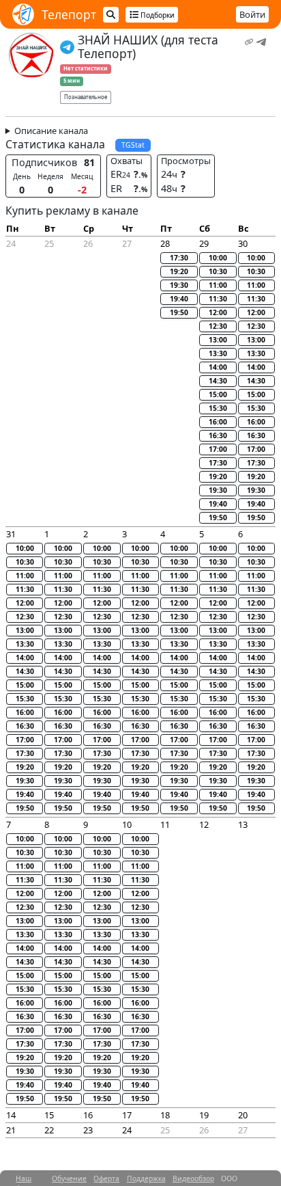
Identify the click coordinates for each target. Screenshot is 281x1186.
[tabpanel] (140, 634)
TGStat (133, 145)
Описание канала (51, 130)
